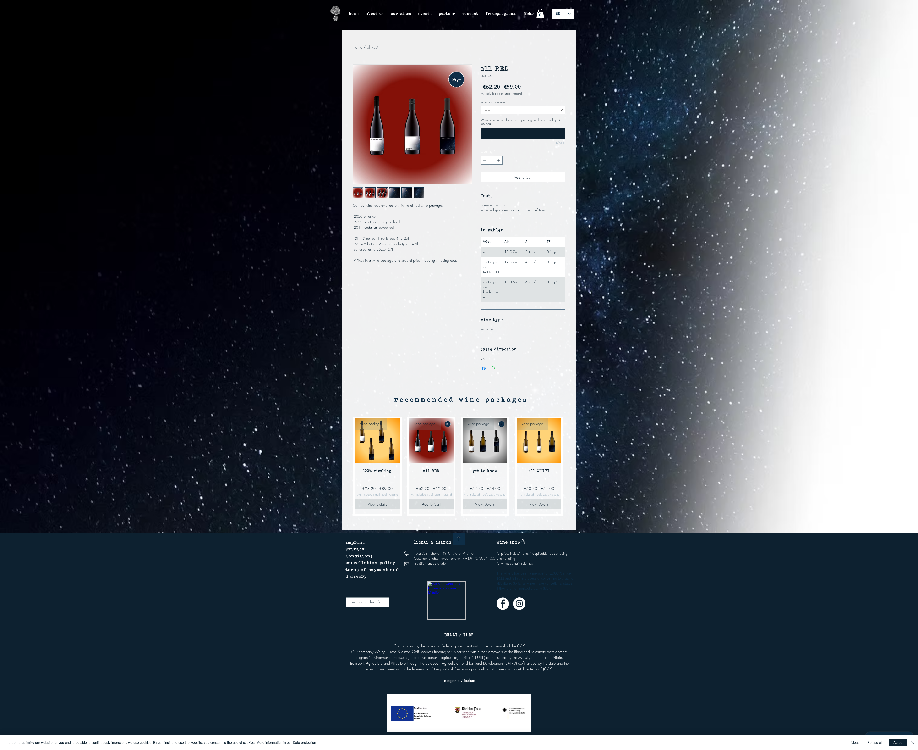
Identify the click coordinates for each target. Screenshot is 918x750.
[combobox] (523, 110)
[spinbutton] (491, 160)
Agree (897, 742)
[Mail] (406, 564)
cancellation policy (371, 562)
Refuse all (874, 742)
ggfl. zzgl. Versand (510, 93)
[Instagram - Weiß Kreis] (519, 603)
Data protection (304, 742)
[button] (540, 13)
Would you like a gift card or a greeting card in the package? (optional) (520, 122)
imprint (355, 542)
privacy (355, 548)
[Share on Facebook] (483, 368)
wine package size (494, 102)
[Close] (912, 742)
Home (357, 47)
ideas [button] (855, 742)
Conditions (359, 555)
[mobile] (406, 554)
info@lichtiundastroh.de (430, 563)
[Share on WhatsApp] (493, 368)
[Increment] (499, 160)
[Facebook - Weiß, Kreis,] (503, 603)
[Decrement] (484, 160)
